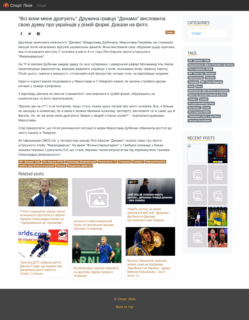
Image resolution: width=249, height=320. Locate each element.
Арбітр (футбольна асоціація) (36, 165)
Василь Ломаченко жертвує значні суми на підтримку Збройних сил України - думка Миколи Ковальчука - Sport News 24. (148, 268)
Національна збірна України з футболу (211, 64)
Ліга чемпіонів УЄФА (200, 69)
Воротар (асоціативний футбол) (207, 94)
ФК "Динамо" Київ (29, 161)
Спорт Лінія (20, 5)
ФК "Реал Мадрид (211, 81)
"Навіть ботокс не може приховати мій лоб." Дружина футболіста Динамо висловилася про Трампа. (148, 215)
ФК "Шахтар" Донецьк (202, 73)
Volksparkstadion (155, 161)
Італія (206, 107)
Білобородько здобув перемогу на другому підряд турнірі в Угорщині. (96, 272)
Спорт (170, 32)
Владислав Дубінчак (80, 165)
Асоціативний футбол (201, 103)
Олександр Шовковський (81, 161)
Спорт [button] (41, 5)
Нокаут (193, 99)
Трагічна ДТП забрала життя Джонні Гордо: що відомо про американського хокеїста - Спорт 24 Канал (41, 268)
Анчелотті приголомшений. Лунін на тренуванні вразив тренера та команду (94, 225)
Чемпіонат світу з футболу (204, 116)
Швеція (61, 165)
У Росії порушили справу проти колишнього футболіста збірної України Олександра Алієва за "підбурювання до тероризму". (42, 217)
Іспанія (204, 99)
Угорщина (125, 161)
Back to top (124, 307)
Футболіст (195, 107)
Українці (193, 81)
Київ (191, 86)
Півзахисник (196, 77)
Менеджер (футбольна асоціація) (208, 90)
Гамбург (138, 161)
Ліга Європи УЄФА (53, 161)
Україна (210, 77)
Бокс (199, 86)
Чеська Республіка (200, 120)
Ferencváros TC (107, 161)
